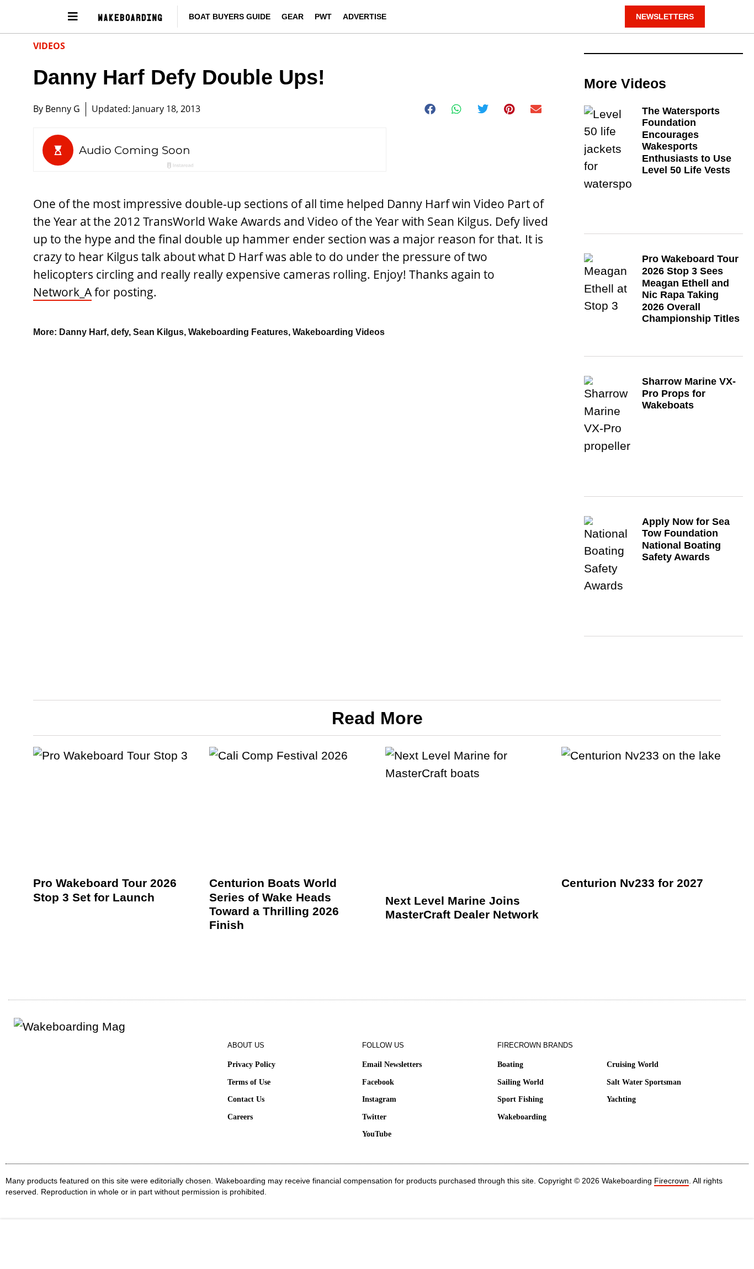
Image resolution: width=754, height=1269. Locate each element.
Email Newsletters (392, 1064)
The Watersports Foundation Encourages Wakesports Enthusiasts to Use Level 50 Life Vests (686, 140)
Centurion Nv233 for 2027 (632, 883)
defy (120, 332)
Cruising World (633, 1064)
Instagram (379, 1099)
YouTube (376, 1134)
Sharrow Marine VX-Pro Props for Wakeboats (689, 393)
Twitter (374, 1117)
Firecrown (671, 1180)
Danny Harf (83, 332)
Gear (293, 16)
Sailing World (520, 1082)
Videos (49, 46)
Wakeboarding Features (238, 332)
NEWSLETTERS (665, 16)
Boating (510, 1064)
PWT (323, 16)
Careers (240, 1117)
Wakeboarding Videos (339, 332)
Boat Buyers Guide (229, 16)
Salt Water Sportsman (644, 1082)
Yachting (621, 1099)
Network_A (62, 292)
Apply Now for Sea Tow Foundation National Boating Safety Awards (686, 539)
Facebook (378, 1082)
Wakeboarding (521, 1117)
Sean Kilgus (158, 332)
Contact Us (245, 1099)
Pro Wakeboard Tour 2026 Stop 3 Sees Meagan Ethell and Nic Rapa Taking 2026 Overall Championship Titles (691, 288)
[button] (430, 109)
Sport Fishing (520, 1099)
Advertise (364, 16)
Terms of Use (248, 1082)
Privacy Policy (251, 1064)
